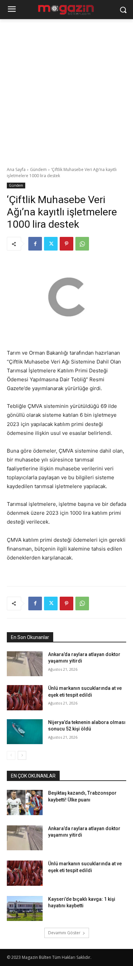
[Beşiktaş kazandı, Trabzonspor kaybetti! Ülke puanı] (25, 802)
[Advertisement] (66, 89)
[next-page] (22, 755)
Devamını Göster (64, 933)
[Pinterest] (66, 244)
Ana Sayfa (16, 169)
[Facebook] (35, 244)
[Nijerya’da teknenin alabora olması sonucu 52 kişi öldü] (25, 731)
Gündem (38, 169)
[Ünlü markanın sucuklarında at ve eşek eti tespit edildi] (25, 697)
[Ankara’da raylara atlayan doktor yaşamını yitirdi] (25, 664)
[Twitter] (51, 244)
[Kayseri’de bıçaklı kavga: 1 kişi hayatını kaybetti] (25, 908)
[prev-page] (11, 755)
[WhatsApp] (82, 244)
